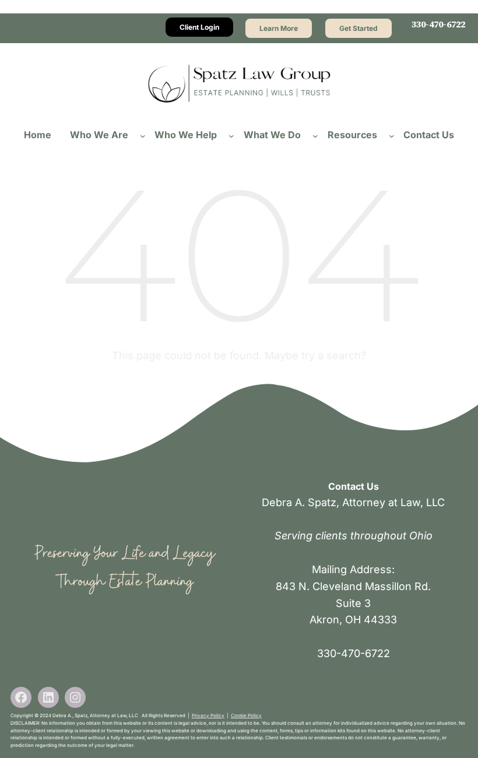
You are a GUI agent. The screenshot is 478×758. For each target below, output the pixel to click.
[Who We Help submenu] (231, 135)
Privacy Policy (208, 715)
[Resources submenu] (392, 135)
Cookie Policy (246, 715)
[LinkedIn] (48, 697)
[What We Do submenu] (315, 135)
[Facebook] (20, 697)
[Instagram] (75, 697)
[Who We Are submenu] (143, 135)
